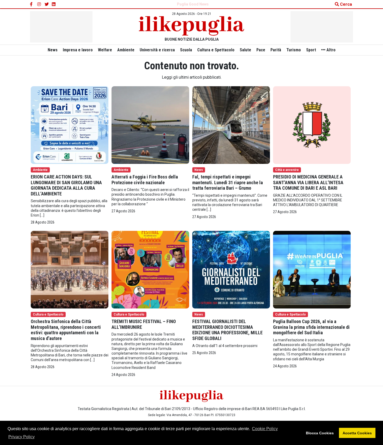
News (53, 49)
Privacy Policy (21, 437)
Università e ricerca (157, 49)
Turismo (293, 49)
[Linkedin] (54, 4)
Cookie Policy (265, 429)
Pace (260, 49)
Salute (245, 49)
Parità (275, 49)
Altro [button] (330, 49)
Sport (311, 49)
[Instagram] (39, 4)
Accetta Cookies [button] (357, 433)
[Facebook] (32, 4)
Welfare (105, 49)
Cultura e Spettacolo (215, 49)
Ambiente (125, 49)
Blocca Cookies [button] (320, 433)
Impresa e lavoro (78, 49)
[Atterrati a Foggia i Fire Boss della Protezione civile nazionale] (150, 124)
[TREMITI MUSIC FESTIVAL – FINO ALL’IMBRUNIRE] (150, 269)
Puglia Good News (193, 4)
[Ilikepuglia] (191, 26)
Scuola (186, 49)
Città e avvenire (287, 170)
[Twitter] (47, 4)
